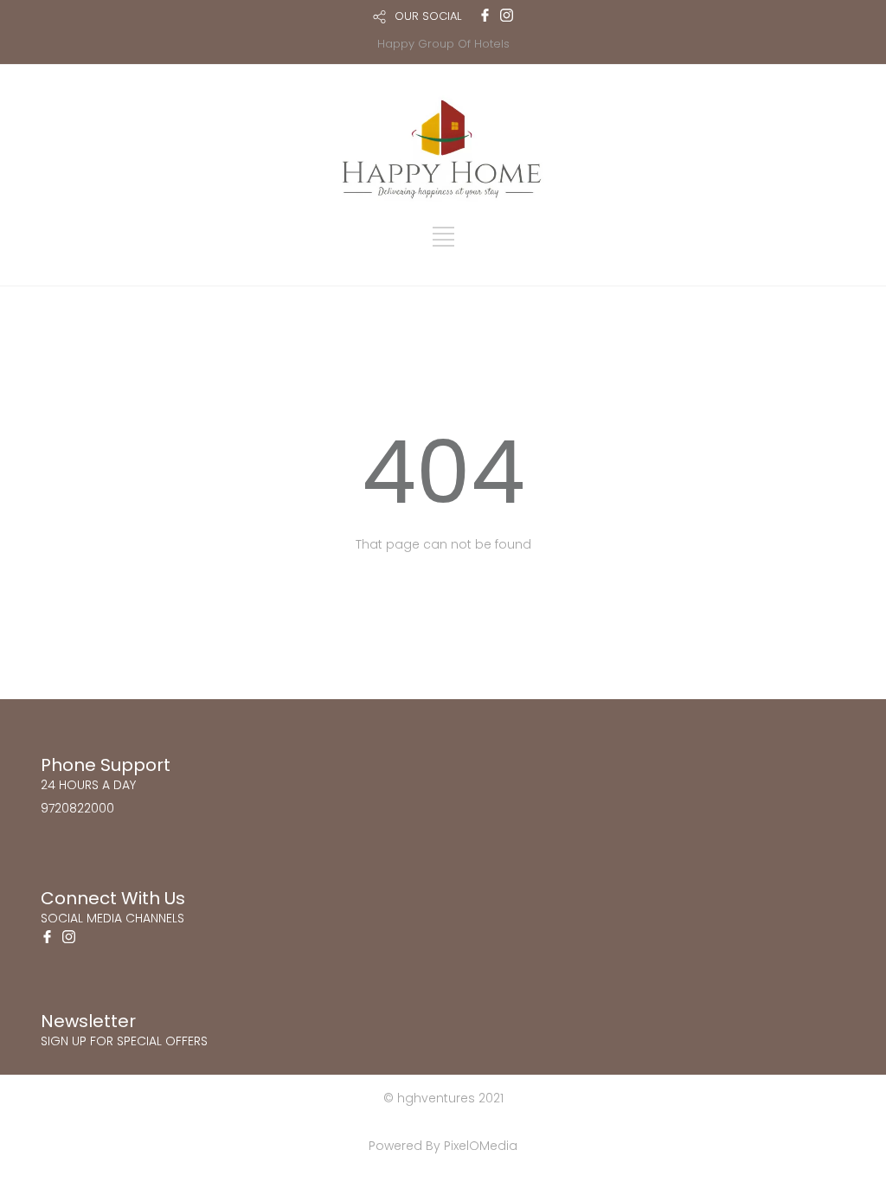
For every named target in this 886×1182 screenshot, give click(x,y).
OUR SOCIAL (428, 16)
